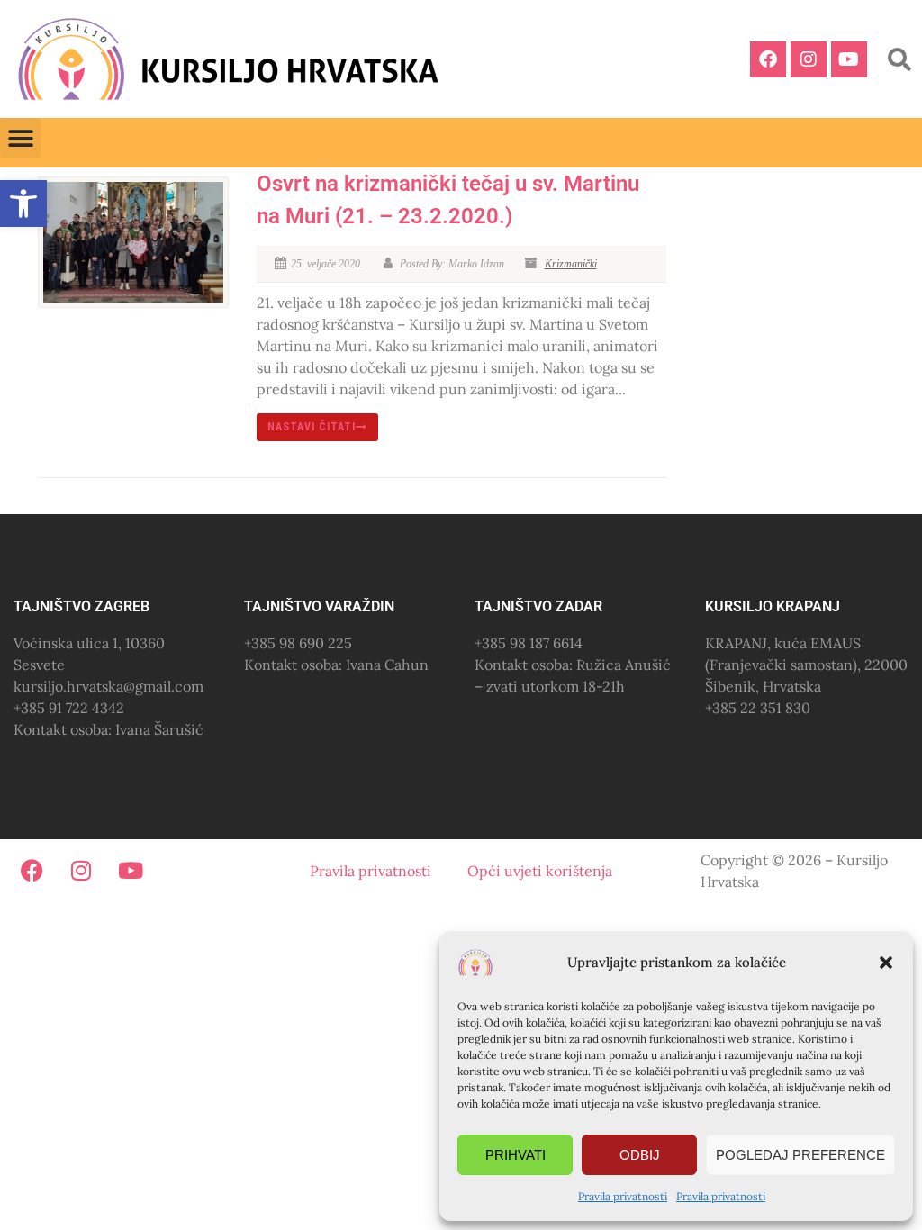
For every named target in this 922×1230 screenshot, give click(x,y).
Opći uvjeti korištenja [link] (539, 871)
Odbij (639, 1154)
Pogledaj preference (800, 1154)
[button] (886, 963)
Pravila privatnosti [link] (622, 1196)
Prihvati (515, 1154)
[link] (23, 203)
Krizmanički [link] (571, 264)
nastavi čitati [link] (311, 427)
